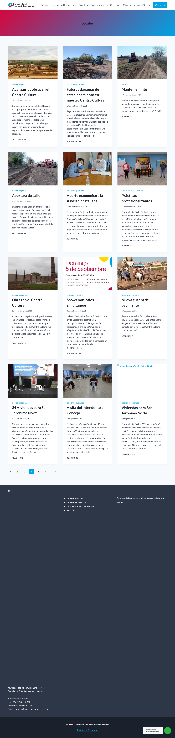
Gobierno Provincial (76, 502)
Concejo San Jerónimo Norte (80, 506)
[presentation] (33, 62)
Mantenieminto (134, 89)
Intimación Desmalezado (64, 5)
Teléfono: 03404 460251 (20, 705)
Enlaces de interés (99, 5)
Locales (25, 85)
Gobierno (16, 85)
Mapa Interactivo (131, 5)
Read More (19, 140)
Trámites (83, 5)
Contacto (160, 5)
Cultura (70, 295)
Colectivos (115, 5)
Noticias (71, 510)
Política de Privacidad (87, 730)
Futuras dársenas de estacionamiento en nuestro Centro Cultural (86, 94)
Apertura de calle (26, 195)
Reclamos (45, 5)
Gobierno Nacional (76, 498)
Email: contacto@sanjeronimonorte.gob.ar (28, 709)
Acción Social (128, 191)
